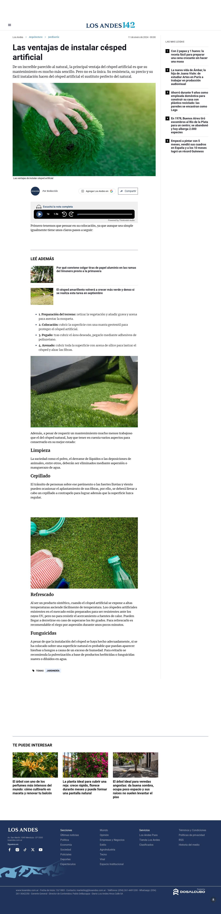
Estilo (103, 844)
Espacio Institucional (112, 864)
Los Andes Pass (148, 835)
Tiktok (25, 850)
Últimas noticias (69, 835)
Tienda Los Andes (149, 839)
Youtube (41, 850)
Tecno (103, 854)
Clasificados (146, 844)
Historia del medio (189, 844)
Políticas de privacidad (192, 835)
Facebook (9, 850)
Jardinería (53, 670)
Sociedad (65, 849)
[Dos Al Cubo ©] (189, 894)
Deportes (65, 859)
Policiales (65, 854)
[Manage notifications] (213, 899)
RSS (181, 839)
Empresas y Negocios (112, 839)
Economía (66, 844)
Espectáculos (68, 864)
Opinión (104, 835)
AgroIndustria (107, 849)
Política (64, 839)
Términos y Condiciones (192, 830)
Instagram (17, 850)
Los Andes (18, 37)
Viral (102, 859)
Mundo (104, 830)
